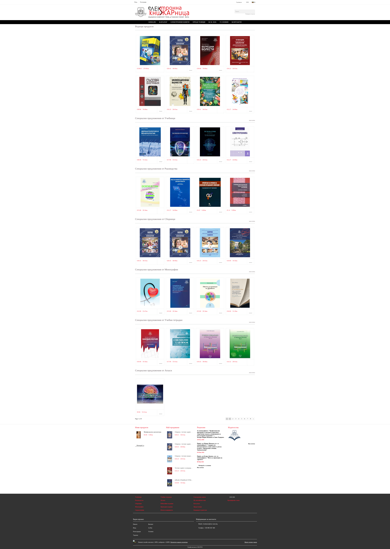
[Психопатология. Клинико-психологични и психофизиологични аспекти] (180, 141)
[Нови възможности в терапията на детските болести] (180, 192)
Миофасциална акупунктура (152, 432)
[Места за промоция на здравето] (210, 293)
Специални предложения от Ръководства (156, 168)
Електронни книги (180, 22)
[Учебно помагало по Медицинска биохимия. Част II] (210, 343)
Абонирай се (140, 445)
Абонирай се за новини (204, 465)
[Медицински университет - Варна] (234, 435)
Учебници (138, 497)
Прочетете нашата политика (179, 542)
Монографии (139, 507)
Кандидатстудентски (200, 510)
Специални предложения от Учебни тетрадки (158, 320)
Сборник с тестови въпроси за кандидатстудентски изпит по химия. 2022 (184, 456)
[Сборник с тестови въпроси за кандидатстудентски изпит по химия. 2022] (210, 242)
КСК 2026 (212, 22)
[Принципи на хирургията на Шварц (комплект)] (150, 50)
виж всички (252, 120)
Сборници (138, 503)
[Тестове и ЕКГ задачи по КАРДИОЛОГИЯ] (150, 343)
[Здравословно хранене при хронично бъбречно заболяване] (210, 91)
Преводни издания (167, 507)
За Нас (150, 528)
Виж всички (200, 467)
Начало (152, 22)
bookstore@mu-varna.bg (210, 524)
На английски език (200, 500)
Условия (224, 22)
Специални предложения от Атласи (153, 370)
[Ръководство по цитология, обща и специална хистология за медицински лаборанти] (240, 192)
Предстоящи (199, 22)
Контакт (150, 524)
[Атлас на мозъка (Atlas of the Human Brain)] (150, 394)
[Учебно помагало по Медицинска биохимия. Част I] (240, 343)
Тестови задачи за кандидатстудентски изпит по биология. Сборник (184, 468)
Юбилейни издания (167, 503)
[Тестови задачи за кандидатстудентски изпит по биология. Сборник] (240, 50)
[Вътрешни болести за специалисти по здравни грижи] (210, 50)
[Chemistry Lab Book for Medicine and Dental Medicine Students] (180, 343)
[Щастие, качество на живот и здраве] (240, 91)
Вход (134, 528)
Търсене (135, 535)
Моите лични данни (251, 542)
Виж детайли (160, 69)
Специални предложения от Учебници (155, 118)
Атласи (163, 500)
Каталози (197, 503)
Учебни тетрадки (166, 497)
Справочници (139, 510)
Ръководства (139, 500)
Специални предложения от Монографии (156, 269)
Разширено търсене (250, 14)
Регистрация (137, 531)
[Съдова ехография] (150, 91)
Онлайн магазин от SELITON (195, 547)
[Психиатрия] (210, 141)
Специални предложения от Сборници (155, 219)
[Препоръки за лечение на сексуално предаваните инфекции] (210, 192)
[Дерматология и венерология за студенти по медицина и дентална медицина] (150, 141)
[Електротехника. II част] (240, 141)
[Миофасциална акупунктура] (138, 434)
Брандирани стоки (233, 500)
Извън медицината (167, 510)
